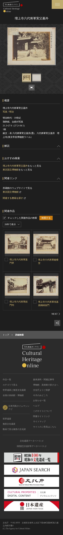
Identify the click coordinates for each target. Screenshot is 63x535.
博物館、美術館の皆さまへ (45, 385)
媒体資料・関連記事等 (43, 379)
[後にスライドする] (56, 314)
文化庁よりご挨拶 (41, 390)
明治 (11, 112)
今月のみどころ (40, 395)
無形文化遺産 (9, 424)
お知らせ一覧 (39, 400)
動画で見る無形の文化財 (14, 429)
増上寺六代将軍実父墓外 (15, 166)
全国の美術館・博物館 (13, 395)
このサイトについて (42, 411)
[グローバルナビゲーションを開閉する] (57, 4)
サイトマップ (39, 421)
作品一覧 (7, 379)
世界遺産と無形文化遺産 (14, 390)
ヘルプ (36, 406)
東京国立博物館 (11, 169)
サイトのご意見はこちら (44, 427)
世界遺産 (7, 419)
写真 (5, 112)
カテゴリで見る (10, 385)
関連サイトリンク (41, 416)
